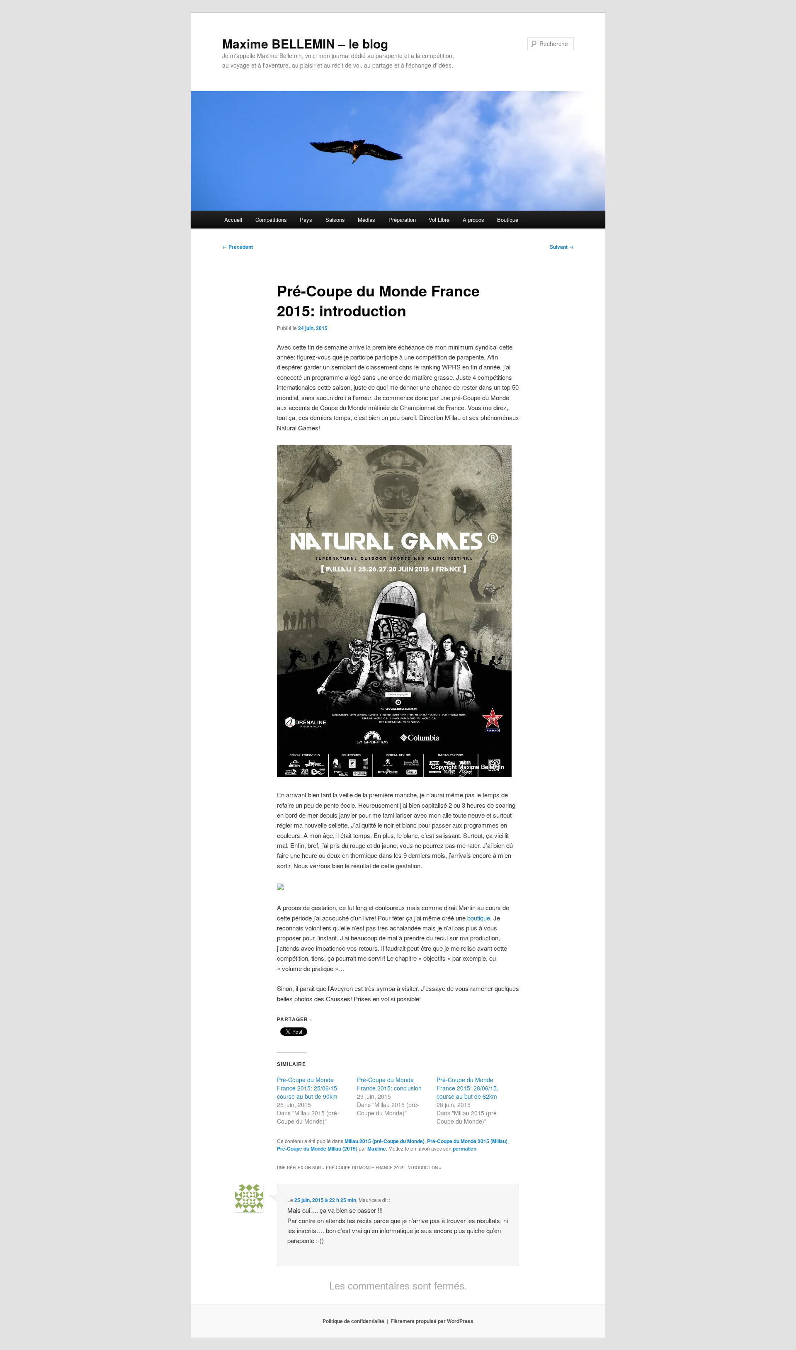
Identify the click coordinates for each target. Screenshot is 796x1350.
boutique (478, 917)
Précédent (237, 246)
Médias (366, 219)
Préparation (402, 219)
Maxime (376, 1148)
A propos (473, 219)
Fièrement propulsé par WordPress (432, 1321)
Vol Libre (439, 219)
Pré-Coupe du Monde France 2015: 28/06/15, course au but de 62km (467, 1088)
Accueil (233, 219)
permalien (464, 1148)
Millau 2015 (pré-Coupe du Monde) (385, 1141)
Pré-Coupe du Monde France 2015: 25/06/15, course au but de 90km (308, 1088)
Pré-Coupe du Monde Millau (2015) (317, 1148)
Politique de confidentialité (353, 1321)
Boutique (507, 219)
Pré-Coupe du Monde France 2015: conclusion (389, 1084)
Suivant (562, 246)
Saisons (335, 219)
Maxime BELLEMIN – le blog (305, 43)
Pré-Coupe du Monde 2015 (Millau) (467, 1141)
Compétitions (271, 219)
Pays (306, 219)
